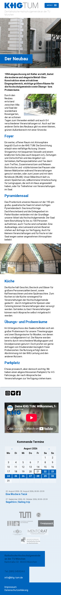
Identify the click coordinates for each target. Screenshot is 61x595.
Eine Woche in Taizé (16, 494)
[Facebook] (18, 393)
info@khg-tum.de (14, 577)
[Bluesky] (13, 393)
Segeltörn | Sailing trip (18, 502)
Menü (50, 5)
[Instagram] (7, 393)
